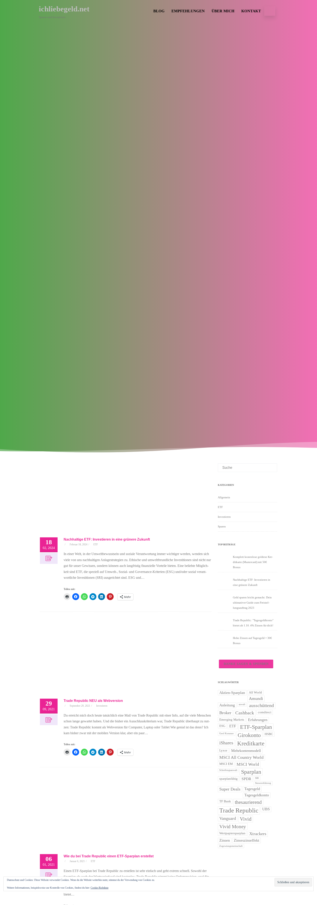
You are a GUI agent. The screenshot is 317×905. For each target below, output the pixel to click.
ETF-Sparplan (256, 727)
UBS (266, 809)
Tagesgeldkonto (256, 795)
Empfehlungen (188, 11)
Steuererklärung (263, 783)
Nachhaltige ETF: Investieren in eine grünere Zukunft (107, 539)
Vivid (245, 819)
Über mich (223, 11)
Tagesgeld (252, 789)
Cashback (244, 712)
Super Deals (229, 789)
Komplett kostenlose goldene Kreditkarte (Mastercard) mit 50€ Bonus (253, 562)
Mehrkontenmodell (246, 750)
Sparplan (251, 772)
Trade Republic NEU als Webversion (93, 701)
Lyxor (223, 750)
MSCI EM (226, 763)
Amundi (256, 698)
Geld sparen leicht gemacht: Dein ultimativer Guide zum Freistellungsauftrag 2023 (252, 602)
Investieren (101, 705)
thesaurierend (248, 802)
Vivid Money (232, 826)
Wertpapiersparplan (232, 833)
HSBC (269, 734)
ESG (222, 726)
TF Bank (225, 801)
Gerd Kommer (226, 733)
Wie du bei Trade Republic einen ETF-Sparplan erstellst (109, 856)
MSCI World (248, 764)
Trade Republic (238, 810)
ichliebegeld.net (64, 9)
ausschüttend (261, 705)
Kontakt (251, 11)
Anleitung (227, 705)
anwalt (242, 704)
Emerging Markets (231, 719)
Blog (159, 11)
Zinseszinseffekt (246, 840)
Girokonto (249, 735)
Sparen (222, 526)
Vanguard (227, 818)
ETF (95, 544)
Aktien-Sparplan (232, 692)
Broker (225, 712)
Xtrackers (257, 833)
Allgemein (224, 497)
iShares (226, 742)
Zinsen (224, 840)
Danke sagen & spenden (246, 663)
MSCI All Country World (241, 757)
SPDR (246, 779)
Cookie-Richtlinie (99, 887)
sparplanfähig (228, 778)
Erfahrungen (257, 720)
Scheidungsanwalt (228, 770)
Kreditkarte (250, 743)
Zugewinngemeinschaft (231, 846)
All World (255, 692)
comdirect (264, 712)
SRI (257, 778)
